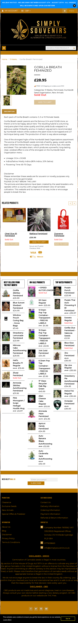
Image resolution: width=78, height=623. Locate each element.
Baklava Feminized (38, 234)
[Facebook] (31, 609)
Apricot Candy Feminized (44, 426)
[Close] (74, 5)
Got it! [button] (68, 618)
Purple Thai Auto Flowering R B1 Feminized (70, 305)
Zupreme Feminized (59, 235)
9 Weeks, (49, 90)
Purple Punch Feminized (69, 290)
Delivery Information (50, 506)
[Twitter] (36, 609)
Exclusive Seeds (9, 506)
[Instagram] (41, 609)
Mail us (12, 479)
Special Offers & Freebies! (13, 514)
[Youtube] (46, 609)
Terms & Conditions (11, 542)
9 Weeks (13, 59)
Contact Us (46, 502)
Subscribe (36, 483)
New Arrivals (57, 93)
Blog (4, 531)
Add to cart (39, 242)
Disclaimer (7, 534)
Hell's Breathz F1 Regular (18, 363)
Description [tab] (9, 111)
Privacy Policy (8, 538)
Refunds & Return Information (54, 518)
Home (4, 59)
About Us (6, 527)
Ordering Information (50, 510)
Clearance (6, 502)
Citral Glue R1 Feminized (11, 235)
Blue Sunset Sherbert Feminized (18, 305)
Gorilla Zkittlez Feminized (18, 293)
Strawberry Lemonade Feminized (18, 335)
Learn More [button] (7, 620)
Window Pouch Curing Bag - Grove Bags (18, 320)
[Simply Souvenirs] (39, 29)
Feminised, (59, 90)
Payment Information (50, 514)
